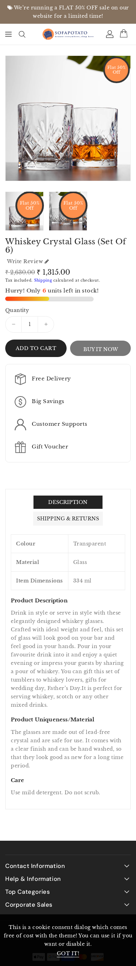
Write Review (25, 261)
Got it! (68, 953)
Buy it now (100, 349)
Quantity (17, 310)
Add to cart (36, 348)
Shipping (43, 280)
